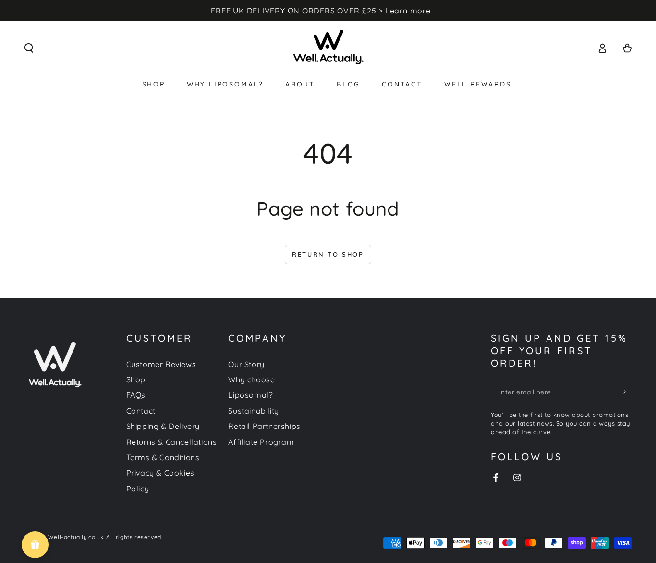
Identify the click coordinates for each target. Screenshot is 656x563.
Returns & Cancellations (171, 442)
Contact (141, 411)
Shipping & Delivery (163, 426)
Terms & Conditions (163, 457)
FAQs (136, 395)
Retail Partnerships (264, 426)
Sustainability (253, 411)
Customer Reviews (161, 364)
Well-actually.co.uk (75, 536)
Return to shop (328, 254)
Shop (136, 379)
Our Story (246, 364)
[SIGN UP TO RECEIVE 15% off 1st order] (626, 392)
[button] (28, 48)
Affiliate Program (261, 442)
